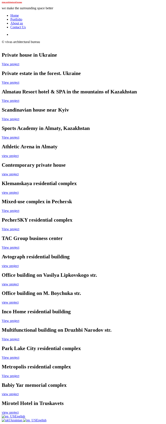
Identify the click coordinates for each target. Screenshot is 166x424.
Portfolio (16, 19)
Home (14, 15)
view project (10, 156)
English (20, 416)
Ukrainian (16, 420)
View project (10, 64)
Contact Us (18, 27)
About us (16, 23)
